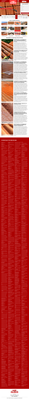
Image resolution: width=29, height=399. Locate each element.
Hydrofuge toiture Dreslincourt (10, 168)
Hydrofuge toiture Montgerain (17, 219)
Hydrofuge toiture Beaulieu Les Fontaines (4, 210)
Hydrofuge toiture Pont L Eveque (17, 344)
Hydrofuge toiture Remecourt (17, 376)
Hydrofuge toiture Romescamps (23, 156)
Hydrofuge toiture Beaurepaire (3, 215)
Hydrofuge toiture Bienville (4, 236)
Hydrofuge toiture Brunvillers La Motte (4, 290)
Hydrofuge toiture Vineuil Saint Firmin (24, 373)
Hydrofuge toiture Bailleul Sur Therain (4, 195)
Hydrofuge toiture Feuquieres (10, 210)
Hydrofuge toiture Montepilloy (17, 217)
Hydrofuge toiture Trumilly (24, 306)
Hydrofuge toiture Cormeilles (3, 359)
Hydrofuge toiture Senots (24, 254)
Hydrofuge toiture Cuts (10, 151)
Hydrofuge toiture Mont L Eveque (17, 225)
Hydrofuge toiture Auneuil (4, 179)
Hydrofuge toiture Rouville (24, 164)
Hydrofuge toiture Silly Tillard (23, 264)
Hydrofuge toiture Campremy (3, 305)
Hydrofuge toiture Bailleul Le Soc (4, 193)
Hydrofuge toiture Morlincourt (17, 240)
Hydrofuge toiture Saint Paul (24, 224)
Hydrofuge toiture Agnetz (4, 151)
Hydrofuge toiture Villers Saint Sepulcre (24, 358)
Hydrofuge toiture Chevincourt (3, 336)
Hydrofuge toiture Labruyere (11, 345)
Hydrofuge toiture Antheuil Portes (4, 165)
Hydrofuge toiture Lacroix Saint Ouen (11, 354)
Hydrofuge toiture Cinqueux (4, 347)
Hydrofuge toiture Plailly (17, 327)
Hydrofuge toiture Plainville (18, 329)
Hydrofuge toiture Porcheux (18, 350)
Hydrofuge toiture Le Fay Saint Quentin (10, 206)
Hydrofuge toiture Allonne (4, 153)
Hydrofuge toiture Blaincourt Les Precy (4, 241)
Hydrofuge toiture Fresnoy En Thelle (11, 246)
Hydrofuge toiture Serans (24, 255)
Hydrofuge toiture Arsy (3, 172)
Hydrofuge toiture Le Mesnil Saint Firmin (18, 193)
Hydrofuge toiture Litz (17, 146)
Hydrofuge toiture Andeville (4, 157)
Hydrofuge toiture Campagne (3, 302)
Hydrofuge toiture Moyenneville (17, 253)
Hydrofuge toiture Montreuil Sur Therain (18, 233)
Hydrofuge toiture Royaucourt (23, 170)
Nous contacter (9, 8)
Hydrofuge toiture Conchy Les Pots (4, 355)
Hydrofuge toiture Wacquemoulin (23, 376)
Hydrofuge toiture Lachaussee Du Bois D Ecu (11, 352)
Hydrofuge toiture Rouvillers (24, 165)
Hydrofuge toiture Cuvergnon (10, 153)
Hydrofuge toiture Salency (24, 243)
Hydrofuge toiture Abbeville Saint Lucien (4, 146)
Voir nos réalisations (3, 8)
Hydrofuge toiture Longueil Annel (18, 149)
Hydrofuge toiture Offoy (17, 298)
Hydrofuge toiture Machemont (17, 155)
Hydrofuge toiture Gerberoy (11, 261)
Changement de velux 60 (7, 16)
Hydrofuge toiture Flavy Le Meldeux (11, 215)
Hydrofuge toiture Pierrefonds (17, 323)
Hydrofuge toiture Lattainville (10, 372)
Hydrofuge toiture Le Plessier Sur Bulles (17, 331)
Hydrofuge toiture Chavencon (3, 332)
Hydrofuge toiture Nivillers (17, 285)
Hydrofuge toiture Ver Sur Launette (24, 329)
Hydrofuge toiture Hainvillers (11, 293)
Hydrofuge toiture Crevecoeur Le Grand (3, 380)
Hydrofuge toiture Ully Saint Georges (24, 307)
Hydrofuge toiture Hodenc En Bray (11, 321)
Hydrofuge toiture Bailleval (4, 196)
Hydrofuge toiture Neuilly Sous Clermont (17, 269)
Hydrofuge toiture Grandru (11, 284)
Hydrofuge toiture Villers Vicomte (24, 369)
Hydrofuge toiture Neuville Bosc (17, 270)
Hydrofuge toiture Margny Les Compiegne (17, 170)
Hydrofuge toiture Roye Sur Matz (24, 173)
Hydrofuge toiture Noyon (17, 297)
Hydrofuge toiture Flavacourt (10, 213)
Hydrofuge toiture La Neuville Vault (17, 283)
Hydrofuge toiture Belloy (4, 222)
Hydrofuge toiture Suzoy (24, 270)
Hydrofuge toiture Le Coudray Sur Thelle (3, 362)
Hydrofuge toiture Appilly (4, 168)
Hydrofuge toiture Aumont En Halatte (4, 178)
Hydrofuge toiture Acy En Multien (4, 148)
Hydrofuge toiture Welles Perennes (24, 381)
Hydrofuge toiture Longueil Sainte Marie (18, 150)
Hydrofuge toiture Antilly (4, 167)
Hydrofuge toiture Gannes (11, 257)
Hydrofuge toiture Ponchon (18, 342)
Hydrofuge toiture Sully (23, 269)
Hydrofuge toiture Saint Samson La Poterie (24, 232)
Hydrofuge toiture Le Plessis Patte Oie (18, 339)
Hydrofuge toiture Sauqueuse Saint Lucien (24, 247)
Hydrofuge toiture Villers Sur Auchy (24, 361)
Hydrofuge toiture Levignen (11, 381)
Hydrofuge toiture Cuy (10, 155)
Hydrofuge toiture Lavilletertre (10, 378)
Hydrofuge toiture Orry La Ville (17, 311)
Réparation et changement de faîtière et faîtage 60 (26, 17)
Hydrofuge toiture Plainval (17, 328)
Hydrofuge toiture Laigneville (10, 360)
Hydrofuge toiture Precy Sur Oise (18, 354)
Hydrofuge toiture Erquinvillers (10, 187)
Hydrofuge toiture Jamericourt (10, 332)
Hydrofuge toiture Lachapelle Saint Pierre (10, 348)
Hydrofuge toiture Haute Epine (10, 307)
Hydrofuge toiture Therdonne (23, 274)
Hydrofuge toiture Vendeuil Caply (24, 327)
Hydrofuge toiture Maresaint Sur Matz (18, 164)
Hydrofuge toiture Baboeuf (4, 189)
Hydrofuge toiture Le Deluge (11, 160)
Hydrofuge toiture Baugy (4, 203)
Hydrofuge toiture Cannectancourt (3, 309)
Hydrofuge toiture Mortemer (18, 244)
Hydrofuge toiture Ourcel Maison (17, 315)
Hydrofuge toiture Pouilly (17, 353)
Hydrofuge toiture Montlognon (17, 226)
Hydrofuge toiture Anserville (4, 164)
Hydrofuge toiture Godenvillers (10, 267)
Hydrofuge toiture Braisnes (4, 274)
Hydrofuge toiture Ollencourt (24, 384)
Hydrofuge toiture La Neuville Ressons (17, 282)
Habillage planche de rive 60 (14, 17)
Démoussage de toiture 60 (21, 17)
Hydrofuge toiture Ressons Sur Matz (17, 382)
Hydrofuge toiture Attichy (4, 173)
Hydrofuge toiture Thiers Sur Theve (24, 278)
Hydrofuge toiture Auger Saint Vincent (4, 176)
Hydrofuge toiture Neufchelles (17, 264)
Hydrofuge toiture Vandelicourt (23, 312)
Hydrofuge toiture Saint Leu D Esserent (24, 213)
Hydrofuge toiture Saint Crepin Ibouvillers (24, 192)
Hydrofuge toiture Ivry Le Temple (10, 331)
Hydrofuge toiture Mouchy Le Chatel (17, 248)
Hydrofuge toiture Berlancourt (3, 224)
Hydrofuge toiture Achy (3, 147)
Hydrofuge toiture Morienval (18, 238)
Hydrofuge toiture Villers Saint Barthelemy (24, 351)
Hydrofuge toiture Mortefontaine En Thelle (17, 243)
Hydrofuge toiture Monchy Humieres (17, 206)
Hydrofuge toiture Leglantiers (10, 380)
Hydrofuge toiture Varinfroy (24, 315)
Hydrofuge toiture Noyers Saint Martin (17, 296)
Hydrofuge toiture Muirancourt (17, 257)
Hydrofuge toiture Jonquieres (10, 337)
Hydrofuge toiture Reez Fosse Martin (17, 373)
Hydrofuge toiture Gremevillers (10, 285)
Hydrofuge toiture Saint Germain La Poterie (24, 202)
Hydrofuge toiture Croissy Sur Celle (11, 142)
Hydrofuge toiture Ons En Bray (17, 304)
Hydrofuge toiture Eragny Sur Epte (11, 180)
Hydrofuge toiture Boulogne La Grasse (4, 266)
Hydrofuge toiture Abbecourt (3, 144)
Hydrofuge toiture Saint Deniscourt (24, 194)
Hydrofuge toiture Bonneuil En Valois (4, 253)
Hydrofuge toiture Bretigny (4, 281)
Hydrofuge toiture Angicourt (4, 158)
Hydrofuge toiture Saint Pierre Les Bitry (24, 227)
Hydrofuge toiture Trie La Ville (24, 298)
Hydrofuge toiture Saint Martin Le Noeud (24, 216)
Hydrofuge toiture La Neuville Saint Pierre (17, 279)
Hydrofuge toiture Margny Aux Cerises (17, 168)
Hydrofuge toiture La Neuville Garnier (17, 275)
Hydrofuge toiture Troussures (23, 305)
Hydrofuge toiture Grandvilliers (10, 282)
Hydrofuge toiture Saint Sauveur (24, 233)
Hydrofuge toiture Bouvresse (4, 273)
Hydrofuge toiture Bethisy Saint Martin (4, 232)
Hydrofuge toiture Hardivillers (10, 300)
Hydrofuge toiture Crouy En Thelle (11, 145)
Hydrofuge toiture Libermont (18, 142)
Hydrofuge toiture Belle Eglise (3, 221)
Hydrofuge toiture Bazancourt (3, 204)
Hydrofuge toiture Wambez (24, 377)
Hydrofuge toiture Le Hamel (11, 297)
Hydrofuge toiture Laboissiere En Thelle (10, 343)
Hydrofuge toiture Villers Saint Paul (24, 356)
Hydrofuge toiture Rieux (24, 147)
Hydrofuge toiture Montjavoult (17, 223)
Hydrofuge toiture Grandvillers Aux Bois (10, 281)
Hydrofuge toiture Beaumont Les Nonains (4, 212)
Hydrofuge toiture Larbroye (11, 368)
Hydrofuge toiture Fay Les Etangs (11, 203)
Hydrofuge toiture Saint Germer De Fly (24, 203)
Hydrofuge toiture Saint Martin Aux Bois (24, 214)
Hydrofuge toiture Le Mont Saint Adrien (17, 236)
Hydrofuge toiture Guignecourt (10, 288)
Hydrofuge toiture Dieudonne (10, 161)
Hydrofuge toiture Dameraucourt (10, 156)
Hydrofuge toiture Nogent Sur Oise (17, 287)
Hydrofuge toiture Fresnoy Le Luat (11, 249)
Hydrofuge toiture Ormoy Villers (17, 307)
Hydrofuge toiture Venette (24, 328)
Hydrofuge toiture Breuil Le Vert (4, 284)
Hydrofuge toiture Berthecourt (3, 229)
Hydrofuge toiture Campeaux (3, 303)
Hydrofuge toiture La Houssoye (10, 328)
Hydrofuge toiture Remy (17, 379)
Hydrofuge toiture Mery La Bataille (17, 188)
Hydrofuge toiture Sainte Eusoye (24, 197)
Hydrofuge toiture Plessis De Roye (18, 334)
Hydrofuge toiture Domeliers (11, 164)
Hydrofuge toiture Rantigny (18, 370)
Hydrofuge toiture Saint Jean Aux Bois (24, 206)
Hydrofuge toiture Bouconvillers (3, 262)
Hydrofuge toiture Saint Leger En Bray (24, 211)
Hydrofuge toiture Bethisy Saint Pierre (4, 233)
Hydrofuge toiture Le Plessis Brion (18, 337)
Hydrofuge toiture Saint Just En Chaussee (24, 208)
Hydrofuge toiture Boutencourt (3, 272)
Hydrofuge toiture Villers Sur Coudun (24, 364)
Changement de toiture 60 (19, 17)
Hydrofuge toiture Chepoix (4, 334)
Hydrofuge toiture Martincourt (17, 178)
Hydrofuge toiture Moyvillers (18, 254)
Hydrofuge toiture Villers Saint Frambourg (24, 353)
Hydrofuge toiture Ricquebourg (23, 146)
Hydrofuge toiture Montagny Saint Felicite (18, 214)
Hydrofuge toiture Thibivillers (23, 277)
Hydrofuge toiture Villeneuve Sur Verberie (24, 350)
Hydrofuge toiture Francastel (11, 238)
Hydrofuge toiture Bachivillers (3, 190)
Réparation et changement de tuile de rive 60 (24, 17)
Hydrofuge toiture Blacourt (4, 239)
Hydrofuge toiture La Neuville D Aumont (17, 272)
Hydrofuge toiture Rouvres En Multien (24, 167)
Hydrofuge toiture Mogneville (17, 200)
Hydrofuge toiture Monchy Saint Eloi (17, 207)
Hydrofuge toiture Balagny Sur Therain (4, 198)
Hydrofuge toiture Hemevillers (10, 312)
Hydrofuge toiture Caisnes (4, 297)
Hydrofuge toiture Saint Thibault (24, 237)
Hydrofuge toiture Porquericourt (17, 351)
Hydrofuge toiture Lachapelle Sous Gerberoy (11, 350)
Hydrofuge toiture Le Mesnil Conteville (18, 189)
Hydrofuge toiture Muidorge (18, 255)
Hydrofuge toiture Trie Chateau (23, 296)
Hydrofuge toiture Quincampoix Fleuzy (17, 366)
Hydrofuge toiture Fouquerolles (10, 235)
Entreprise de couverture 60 (2, 17)
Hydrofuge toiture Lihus (17, 145)
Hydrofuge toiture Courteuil (4, 369)
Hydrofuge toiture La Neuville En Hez (17, 274)
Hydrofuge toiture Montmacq (17, 228)
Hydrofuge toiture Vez (23, 338)
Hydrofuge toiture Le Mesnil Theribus (18, 196)
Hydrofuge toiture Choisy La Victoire (4, 344)
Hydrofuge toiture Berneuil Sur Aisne (4, 227)
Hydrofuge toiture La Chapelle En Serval (3, 328)
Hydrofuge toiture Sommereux (23, 266)
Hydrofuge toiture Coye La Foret (4, 372)
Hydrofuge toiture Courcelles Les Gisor (3, 368)
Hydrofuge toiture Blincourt (4, 246)
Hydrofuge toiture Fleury (10, 218)
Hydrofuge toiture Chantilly (4, 327)
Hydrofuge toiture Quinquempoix (17, 367)
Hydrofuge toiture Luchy (17, 154)
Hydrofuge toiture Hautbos (11, 305)
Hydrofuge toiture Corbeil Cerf (4, 357)
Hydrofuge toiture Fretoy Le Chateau (11, 252)
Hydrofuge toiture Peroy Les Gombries (18, 320)
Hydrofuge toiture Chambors (4, 326)
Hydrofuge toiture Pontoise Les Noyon (18, 346)
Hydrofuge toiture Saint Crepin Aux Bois (24, 191)
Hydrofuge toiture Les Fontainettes (23, 385)
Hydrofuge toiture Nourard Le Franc (17, 293)
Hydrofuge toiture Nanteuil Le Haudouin (17, 261)
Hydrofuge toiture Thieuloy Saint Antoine (24, 282)
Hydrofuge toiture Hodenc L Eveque (11, 323)
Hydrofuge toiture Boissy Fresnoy (4, 247)
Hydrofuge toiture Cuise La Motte (11, 150)
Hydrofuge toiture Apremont (4, 169)
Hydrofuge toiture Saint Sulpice (24, 235)
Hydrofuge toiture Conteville (4, 356)
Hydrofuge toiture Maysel (17, 181)
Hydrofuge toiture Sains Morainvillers (24, 183)
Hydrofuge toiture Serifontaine (23, 258)
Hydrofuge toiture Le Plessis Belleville (18, 336)
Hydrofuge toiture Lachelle (11, 353)
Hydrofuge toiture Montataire (17, 216)
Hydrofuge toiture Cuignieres (10, 146)
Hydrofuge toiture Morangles (18, 237)
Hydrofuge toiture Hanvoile (11, 298)
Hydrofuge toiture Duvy (10, 169)
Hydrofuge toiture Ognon (17, 301)
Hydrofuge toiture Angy (3, 160)
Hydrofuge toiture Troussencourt (23, 303)
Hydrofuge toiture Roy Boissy (23, 172)
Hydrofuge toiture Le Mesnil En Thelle (18, 191)
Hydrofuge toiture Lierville (17, 143)
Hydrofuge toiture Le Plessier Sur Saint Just (17, 332)
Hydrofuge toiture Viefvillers (24, 339)
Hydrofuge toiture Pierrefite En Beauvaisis (18, 322)
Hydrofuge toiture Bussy (4, 296)
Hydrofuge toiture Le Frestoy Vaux (10, 251)
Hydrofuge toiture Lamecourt (10, 364)
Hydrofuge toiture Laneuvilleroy (17, 277)
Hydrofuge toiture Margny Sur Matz (17, 172)
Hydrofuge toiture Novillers (18, 294)
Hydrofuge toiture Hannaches (10, 296)
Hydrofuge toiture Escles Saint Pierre (10, 191)
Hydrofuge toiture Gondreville (10, 272)
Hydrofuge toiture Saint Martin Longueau (24, 218)
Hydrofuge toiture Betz (3, 235)
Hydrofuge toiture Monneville (17, 211)
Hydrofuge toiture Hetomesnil (10, 320)
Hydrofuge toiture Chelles (4, 333)
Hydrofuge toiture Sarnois (24, 245)
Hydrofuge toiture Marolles (18, 173)
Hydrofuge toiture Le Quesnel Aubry (17, 364)
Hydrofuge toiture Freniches (11, 240)
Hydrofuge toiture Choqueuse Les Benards (3, 345)
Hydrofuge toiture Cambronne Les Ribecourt (4, 298)
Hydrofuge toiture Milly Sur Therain (18, 199)
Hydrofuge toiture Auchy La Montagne (4, 174)
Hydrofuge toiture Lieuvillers (18, 144)
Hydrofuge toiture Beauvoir (4, 218)
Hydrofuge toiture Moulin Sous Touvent (17, 250)
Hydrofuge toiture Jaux (10, 336)
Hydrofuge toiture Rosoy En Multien (24, 160)
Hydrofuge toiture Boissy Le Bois (4, 249)
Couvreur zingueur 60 (12, 17)
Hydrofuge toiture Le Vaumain (23, 321)
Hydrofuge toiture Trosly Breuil (24, 301)
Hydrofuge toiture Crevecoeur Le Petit (3, 382)
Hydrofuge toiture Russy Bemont (24, 178)
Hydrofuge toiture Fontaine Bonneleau (11, 219)
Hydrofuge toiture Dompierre (10, 166)
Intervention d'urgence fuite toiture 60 (5, 17)
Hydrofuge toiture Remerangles (17, 378)
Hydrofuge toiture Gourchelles (10, 273)
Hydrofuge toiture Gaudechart (10, 258)
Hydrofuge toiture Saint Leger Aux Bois (24, 209)
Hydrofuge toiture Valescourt (23, 311)
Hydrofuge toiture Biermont (4, 237)
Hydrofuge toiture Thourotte (24, 285)
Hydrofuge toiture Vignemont (23, 342)
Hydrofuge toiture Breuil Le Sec (4, 282)
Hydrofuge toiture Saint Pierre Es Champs (24, 225)
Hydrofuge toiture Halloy (10, 294)
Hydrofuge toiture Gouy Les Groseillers (11, 278)
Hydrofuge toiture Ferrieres (11, 208)
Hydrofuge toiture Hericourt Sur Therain (11, 317)
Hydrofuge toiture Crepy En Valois (4, 377)
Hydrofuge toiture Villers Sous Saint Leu (24, 359)
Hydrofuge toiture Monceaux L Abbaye (18, 204)
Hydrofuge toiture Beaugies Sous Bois (4, 209)
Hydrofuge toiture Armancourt (3, 170)
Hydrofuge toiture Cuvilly (10, 154)
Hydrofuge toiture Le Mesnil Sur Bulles (18, 194)
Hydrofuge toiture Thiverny (24, 284)
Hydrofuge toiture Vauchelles (23, 316)
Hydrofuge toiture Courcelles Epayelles (3, 366)
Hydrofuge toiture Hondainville (10, 325)
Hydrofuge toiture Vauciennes (23, 318)
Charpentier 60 (10, 16)
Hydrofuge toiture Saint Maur (24, 219)
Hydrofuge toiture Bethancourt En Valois (3, 230)
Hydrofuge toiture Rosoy (24, 158)
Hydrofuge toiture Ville (23, 343)
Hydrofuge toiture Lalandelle (11, 363)
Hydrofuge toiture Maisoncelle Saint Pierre (17, 160)
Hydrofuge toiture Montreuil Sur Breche (18, 231)
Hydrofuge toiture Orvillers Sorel (17, 313)
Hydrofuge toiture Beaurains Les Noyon (4, 214)
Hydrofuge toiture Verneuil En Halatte (24, 335)
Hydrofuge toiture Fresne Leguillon (10, 243)
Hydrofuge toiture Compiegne (3, 353)
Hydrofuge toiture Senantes (24, 252)
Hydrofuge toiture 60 (16, 16)
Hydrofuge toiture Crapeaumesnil (3, 374)
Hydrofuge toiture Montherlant (17, 220)
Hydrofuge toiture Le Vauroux (23, 324)
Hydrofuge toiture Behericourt (3, 219)
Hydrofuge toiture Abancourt (3, 142)
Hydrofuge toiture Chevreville (3, 337)
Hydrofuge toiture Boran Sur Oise (4, 257)
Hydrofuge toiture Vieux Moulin (24, 340)
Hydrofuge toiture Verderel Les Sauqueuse (24, 332)
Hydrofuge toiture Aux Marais (23, 382)
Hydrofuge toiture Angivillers (4, 159)
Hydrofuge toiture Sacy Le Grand (24, 179)
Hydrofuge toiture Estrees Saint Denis (11, 197)
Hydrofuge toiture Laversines (10, 376)
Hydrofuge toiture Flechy (10, 216)
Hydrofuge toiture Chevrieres (3, 339)
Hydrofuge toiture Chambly (4, 325)
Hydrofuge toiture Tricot (24, 295)
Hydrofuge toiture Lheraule (11, 382)
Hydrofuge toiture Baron (4, 202)
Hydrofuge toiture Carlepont (4, 313)
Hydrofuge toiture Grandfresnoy (10, 279)
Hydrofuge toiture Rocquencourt (23, 154)
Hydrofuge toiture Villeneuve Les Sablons (24, 346)
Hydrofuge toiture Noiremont (17, 290)
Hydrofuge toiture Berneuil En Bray (4, 225)
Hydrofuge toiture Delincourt (11, 159)
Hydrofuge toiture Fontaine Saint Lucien (11, 224)
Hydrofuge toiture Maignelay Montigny (18, 157)
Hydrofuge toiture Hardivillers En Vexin (10, 301)
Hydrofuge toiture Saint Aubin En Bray (24, 187)
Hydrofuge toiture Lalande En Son (11, 361)
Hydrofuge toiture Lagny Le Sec (11, 358)
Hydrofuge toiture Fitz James (10, 211)
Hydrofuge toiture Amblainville (3, 154)
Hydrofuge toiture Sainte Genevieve (24, 200)
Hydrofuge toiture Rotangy (24, 161)
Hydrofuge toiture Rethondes (17, 384)
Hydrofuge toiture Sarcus (24, 244)
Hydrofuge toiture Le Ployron (17, 340)
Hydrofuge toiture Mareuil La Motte (18, 165)
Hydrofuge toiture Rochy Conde (24, 151)
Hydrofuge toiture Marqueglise (17, 174)
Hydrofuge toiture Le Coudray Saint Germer (3, 361)
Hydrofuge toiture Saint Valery (24, 242)
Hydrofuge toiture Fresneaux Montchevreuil (11, 241)
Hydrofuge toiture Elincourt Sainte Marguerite (11, 173)
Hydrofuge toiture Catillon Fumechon (4, 318)
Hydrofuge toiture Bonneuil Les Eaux (4, 252)
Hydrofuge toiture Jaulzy (10, 335)
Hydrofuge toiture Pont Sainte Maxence (17, 349)
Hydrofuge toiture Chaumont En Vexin (4, 330)
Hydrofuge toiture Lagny (10, 357)
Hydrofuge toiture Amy (3, 156)
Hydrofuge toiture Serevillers (24, 256)
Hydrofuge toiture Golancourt (10, 270)
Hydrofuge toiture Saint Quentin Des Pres (24, 229)
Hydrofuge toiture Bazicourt (4, 206)
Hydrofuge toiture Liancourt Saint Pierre (11, 384)
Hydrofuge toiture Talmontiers (23, 271)
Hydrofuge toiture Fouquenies (10, 234)
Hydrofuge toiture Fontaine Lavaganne (11, 223)
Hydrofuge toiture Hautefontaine (10, 308)
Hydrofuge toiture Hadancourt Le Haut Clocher (11, 292)
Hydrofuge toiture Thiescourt (23, 280)
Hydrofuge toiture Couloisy (4, 365)
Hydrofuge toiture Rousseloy (24, 163)
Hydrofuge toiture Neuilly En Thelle (18, 267)
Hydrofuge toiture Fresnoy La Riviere (11, 247)
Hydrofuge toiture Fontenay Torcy (11, 226)
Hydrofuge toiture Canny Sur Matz (4, 310)
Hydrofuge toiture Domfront (11, 165)
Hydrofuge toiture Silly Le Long (24, 262)
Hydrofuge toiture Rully (23, 176)
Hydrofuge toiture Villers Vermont (24, 368)
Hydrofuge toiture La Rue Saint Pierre (24, 175)
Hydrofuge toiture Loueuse (18, 153)
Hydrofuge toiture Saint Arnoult (24, 186)
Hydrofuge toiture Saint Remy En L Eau (24, 230)
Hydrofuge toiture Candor (4, 306)
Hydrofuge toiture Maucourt (18, 179)
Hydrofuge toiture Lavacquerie (10, 374)
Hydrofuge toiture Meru (17, 186)
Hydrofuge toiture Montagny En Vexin (18, 212)
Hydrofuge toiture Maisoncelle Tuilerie (17, 162)
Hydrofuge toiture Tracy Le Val (24, 294)
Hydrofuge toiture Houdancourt (10, 326)
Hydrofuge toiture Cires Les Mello (4, 348)
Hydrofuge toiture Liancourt (11, 383)
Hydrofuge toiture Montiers (18, 222)
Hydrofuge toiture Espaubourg (10, 193)
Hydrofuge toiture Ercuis (10, 181)
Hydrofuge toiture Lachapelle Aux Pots (10, 347)
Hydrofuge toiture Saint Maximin (24, 221)
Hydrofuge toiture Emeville (11, 174)
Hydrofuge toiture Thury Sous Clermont (24, 288)
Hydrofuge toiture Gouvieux (11, 276)
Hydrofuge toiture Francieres (11, 239)
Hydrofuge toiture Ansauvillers (3, 163)
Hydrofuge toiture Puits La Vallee (17, 361)
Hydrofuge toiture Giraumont (10, 263)
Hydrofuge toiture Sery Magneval (23, 260)
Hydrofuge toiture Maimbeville (17, 159)
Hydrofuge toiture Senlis (24, 253)
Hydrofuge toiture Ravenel (17, 372)
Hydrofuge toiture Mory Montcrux (17, 247)
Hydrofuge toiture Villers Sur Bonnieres (24, 363)
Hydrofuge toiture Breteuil (4, 280)
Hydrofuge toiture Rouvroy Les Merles (24, 168)
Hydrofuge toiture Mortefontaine (17, 241)
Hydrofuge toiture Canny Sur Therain (4, 312)
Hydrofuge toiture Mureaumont (17, 258)
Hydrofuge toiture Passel (17, 319)
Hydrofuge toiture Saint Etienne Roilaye (24, 196)
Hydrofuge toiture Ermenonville (10, 183)
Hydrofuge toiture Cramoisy (4, 373)
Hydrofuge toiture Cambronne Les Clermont (4, 300)
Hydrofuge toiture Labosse (11, 344)
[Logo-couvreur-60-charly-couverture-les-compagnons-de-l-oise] (13, 2)
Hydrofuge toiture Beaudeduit (3, 207)
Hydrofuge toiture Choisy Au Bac (4, 342)
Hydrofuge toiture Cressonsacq (3, 379)
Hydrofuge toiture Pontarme (18, 343)
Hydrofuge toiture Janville (11, 334)
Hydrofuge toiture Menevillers (17, 185)
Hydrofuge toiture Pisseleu (17, 326)
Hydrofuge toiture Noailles (17, 286)
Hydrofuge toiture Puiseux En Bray (17, 358)
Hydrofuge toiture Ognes (17, 299)
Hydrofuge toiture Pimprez (17, 325)
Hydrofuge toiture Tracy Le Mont (24, 292)
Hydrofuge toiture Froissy (11, 255)
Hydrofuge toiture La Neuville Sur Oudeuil (17, 280)
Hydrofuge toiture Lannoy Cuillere (11, 367)
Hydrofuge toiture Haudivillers (10, 304)
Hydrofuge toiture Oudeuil (17, 314)
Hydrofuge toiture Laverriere (11, 375)
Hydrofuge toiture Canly (4, 307)
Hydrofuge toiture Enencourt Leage (11, 176)
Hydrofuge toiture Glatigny (11, 266)
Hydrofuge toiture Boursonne (3, 267)
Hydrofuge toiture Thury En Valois (24, 287)
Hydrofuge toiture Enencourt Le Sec (11, 177)
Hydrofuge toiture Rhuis (24, 143)
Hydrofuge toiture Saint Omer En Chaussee (24, 222)
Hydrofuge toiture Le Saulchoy (23, 248)
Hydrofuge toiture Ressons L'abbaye (17, 381)
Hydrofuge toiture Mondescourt (17, 209)
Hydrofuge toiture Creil (3, 376)
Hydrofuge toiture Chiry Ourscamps (3, 340)
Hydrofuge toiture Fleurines (11, 217)
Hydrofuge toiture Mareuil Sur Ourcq (17, 167)
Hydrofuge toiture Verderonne (23, 334)
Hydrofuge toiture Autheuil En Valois (4, 181)
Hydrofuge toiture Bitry (3, 238)
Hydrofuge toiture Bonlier (4, 250)
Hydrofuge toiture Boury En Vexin (4, 269)
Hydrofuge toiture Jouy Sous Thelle (11, 339)
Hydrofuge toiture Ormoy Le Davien (18, 305)
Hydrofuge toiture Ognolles (18, 300)
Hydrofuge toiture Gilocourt (11, 262)
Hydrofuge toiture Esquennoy (10, 194)
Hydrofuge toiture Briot (3, 285)
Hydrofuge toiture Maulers (17, 180)
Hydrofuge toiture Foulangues (10, 232)
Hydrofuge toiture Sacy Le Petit (24, 181)
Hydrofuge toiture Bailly (3, 197)
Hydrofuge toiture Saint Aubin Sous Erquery (24, 189)
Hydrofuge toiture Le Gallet (11, 256)
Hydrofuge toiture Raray (17, 371)
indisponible (4, 0)
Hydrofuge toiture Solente (24, 265)
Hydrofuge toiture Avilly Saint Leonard (3, 184)
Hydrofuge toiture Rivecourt (24, 148)
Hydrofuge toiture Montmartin (17, 230)
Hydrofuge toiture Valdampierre (23, 309)
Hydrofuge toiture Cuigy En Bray (11, 148)
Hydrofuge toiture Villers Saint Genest (24, 355)
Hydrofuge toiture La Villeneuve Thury (23, 348)
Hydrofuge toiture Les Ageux (4, 150)
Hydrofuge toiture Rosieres (24, 157)
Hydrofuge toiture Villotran (24, 372)
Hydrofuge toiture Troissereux (23, 300)
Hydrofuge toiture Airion (4, 152)
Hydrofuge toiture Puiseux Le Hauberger (17, 360)
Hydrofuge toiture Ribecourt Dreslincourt (24, 144)
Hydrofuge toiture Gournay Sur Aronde (11, 275)
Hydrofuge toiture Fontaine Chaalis (11, 221)
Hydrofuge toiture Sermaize (24, 259)
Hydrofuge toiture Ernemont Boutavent (11, 184)
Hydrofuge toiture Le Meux (18, 197)
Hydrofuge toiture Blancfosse (3, 242)
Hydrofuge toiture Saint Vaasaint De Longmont (24, 238)
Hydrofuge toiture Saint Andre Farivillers (24, 184)
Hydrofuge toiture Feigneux (11, 207)
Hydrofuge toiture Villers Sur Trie (24, 366)
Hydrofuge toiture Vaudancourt (23, 319)
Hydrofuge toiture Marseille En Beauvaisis (18, 176)
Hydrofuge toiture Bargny (4, 201)
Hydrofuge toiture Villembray (23, 345)
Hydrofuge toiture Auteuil (4, 180)
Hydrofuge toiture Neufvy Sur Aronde (17, 265)
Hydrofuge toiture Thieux (24, 283)
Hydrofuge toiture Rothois (24, 162)
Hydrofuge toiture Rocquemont (23, 152)
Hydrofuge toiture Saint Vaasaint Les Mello (24, 240)
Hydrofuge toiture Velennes (24, 325)
